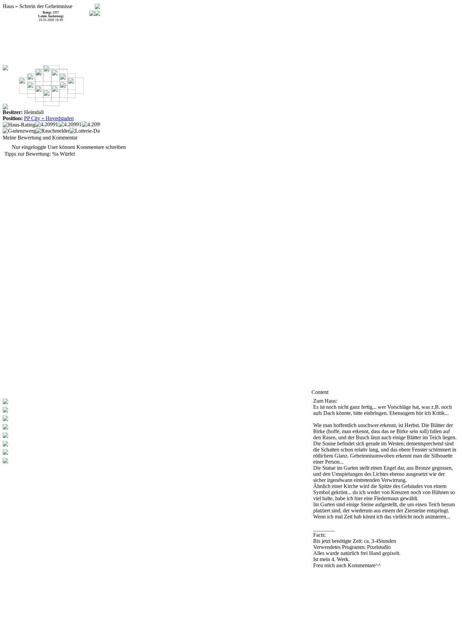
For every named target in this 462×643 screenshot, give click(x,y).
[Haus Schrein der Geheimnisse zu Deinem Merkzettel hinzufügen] (97, 4)
